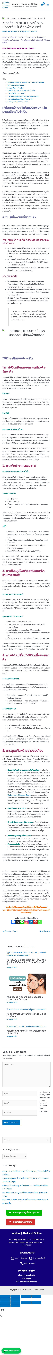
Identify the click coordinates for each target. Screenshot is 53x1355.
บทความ (34, 31)
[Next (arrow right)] (15, 1299)
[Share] (15, 1296)
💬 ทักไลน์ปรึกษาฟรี (11, 1351)
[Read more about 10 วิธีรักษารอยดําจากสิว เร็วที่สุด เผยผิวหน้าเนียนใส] (26, 1009)
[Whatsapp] (40, 922)
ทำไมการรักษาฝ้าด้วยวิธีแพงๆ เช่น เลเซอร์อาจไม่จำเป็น (26, 82)
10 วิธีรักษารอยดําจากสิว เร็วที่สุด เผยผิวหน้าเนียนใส (26, 1015)
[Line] (22, 922)
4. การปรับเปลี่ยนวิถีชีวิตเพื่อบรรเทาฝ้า (20, 99)
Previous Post (9, 931)
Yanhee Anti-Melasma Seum (19, 795)
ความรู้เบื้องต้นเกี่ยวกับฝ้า (16, 85)
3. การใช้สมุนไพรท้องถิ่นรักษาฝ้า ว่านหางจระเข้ (23, 96)
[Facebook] (13, 922)
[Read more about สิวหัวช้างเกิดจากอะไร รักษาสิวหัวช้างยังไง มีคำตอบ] (26, 1026)
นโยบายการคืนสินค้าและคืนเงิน (26, 1281)
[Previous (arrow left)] (5, 1299)
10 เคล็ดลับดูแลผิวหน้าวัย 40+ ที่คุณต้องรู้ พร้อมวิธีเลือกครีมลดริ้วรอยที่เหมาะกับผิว (26, 962)
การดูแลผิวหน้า (25, 31)
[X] (17, 922)
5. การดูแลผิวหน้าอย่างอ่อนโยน (18, 102)
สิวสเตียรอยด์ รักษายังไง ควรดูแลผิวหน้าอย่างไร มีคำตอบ (25, 998)
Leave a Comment (10, 31)
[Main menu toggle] (48, 5)
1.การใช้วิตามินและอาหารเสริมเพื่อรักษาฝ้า (21, 91)
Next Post (45, 931)
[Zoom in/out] (36, 1296)
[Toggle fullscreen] (26, 1296)
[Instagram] (26, 922)
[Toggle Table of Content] (4, 79)
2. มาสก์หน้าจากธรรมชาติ (16, 93)
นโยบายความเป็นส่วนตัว (26, 1275)
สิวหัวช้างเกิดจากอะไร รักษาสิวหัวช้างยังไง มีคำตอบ (26, 1032)
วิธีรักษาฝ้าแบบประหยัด (15, 88)
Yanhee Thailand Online (25, 4)
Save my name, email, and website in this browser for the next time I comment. (45, 1102)
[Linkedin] (31, 922)
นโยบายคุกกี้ (26, 1278)
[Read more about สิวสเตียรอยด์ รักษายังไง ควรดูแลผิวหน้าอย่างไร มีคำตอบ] (26, 984)
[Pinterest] (35, 922)
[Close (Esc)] (5, 1296)
